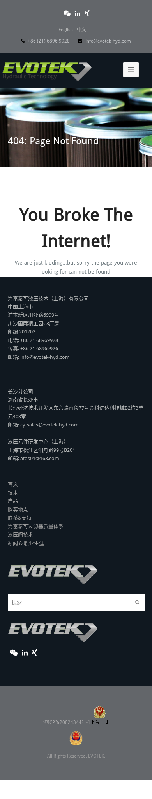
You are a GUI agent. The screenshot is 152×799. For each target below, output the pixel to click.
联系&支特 (20, 518)
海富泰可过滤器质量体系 (36, 526)
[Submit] (137, 602)
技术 (13, 493)
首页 (13, 484)
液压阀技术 (20, 534)
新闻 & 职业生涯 (26, 543)
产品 (13, 501)
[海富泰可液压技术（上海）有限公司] (47, 69)
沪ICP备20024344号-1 (66, 722)
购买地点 (18, 509)
